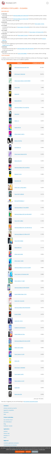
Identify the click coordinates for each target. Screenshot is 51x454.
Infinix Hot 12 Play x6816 (20, 187)
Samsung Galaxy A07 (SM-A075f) (20, 15)
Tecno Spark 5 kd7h (19, 374)
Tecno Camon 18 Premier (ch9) (36, 32)
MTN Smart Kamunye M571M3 (22, 67)
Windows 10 (6, 435)
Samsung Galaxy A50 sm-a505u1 (22, 167)
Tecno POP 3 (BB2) (19, 221)
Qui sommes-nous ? (8, 419)
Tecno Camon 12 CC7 (19, 381)
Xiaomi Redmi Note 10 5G (20, 294)
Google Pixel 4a (5, 45)
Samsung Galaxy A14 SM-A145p (20, 18)
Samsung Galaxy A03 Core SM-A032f (23, 214)
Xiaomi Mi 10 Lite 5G (19, 301)
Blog (5, 423)
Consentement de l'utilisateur (10, 445)
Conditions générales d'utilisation (11, 443)
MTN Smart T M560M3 (20, 367)
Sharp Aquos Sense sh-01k (21, 154)
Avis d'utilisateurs (8, 421)
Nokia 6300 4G (18, 100)
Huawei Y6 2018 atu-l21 (20, 327)
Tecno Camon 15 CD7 (19, 354)
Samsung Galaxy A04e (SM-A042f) (22, 307)
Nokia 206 (17, 361)
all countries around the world (31, 401)
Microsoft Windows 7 (19, 201)
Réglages (34, 451)
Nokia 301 (17, 94)
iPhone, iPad (6, 433)
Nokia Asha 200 (18, 394)
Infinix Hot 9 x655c (19, 347)
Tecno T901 (17, 87)
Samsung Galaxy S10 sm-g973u (22, 107)
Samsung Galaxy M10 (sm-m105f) (22, 341)
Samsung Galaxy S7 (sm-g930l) (22, 207)
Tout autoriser (20, 451)
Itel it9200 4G (18, 147)
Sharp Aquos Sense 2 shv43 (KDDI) (22, 80)
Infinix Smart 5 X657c (19, 134)
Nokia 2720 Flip (18, 140)
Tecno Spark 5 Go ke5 (23, 35)
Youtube (10, 426)
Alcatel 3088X (18, 314)
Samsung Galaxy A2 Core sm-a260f (23, 267)
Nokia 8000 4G (18, 247)
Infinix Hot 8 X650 (19, 254)
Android (5, 431)
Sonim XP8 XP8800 (22, 53)
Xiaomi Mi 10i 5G (19, 321)
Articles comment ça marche (10, 408)
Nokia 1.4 (17, 120)
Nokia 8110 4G (18, 174)
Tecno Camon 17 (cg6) (20, 281)
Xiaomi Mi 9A (18, 127)
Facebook (6, 426)
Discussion (6, 412)
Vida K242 (17, 114)
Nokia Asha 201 (18, 160)
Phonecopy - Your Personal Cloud (9, 3)
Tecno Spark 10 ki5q (39, 23)
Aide (5, 414)
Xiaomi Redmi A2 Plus (20, 334)
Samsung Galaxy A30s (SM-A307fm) (25, 48)
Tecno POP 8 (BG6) (19, 241)
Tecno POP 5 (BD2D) (19, 194)
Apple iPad (17, 387)
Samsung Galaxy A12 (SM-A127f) (22, 234)
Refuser (28, 451)
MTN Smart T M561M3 (20, 74)
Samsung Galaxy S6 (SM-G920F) (22, 287)
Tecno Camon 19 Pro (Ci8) (23, 27)
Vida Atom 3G (18, 180)
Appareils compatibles (9, 410)
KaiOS (5, 437)
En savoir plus (42, 449)
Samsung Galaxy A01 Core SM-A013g (23, 227)
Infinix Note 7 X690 (19, 261)
